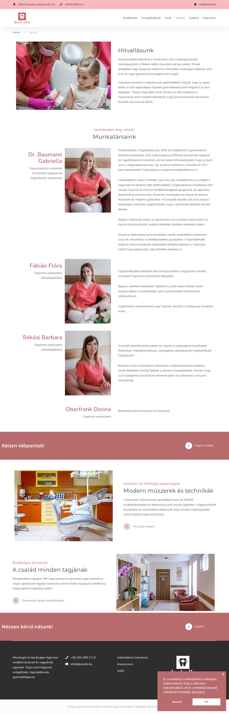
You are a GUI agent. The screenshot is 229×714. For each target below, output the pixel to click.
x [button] (223, 674)
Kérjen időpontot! (23, 446)
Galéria (194, 18)
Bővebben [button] (198, 692)
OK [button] (206, 701)
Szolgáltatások (151, 18)
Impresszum (125, 664)
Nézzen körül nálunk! (27, 627)
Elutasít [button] (177, 701)
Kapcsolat (209, 18)
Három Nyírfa (154, 706)
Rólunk (180, 18)
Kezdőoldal (130, 18)
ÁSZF (120, 671)
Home (16, 32)
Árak (168, 18)
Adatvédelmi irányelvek (132, 658)
